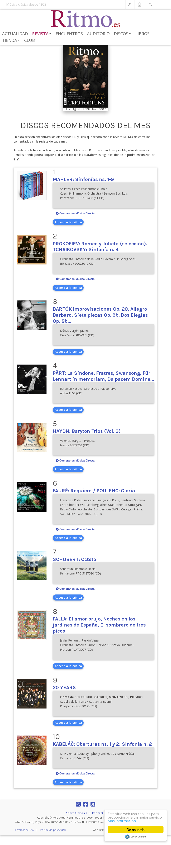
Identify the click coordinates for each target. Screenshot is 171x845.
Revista (42, 34)
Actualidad (15, 33)
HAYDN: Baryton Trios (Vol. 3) (87, 431)
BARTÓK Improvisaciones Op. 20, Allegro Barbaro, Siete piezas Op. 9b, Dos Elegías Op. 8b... (100, 315)
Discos (123, 34)
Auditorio (98, 33)
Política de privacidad (53, 830)
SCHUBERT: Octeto (74, 559)
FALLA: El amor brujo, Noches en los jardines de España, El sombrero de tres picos (99, 625)
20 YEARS (64, 687)
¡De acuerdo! (136, 829)
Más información (122, 820)
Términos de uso (24, 830)
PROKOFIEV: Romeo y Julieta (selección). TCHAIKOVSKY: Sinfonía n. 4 (100, 247)
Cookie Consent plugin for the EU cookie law (135, 836)
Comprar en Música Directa (76, 213)
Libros (142, 33)
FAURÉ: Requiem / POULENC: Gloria (94, 491)
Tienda (11, 40)
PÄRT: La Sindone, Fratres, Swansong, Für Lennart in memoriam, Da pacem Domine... (103, 376)
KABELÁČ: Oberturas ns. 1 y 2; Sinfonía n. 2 (102, 744)
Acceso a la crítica (68, 222)
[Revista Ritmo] (85, 19)
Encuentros (69, 33)
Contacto (98, 813)
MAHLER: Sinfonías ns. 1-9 (83, 179)
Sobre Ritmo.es (76, 813)
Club (29, 40)
